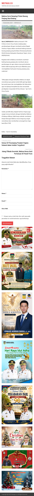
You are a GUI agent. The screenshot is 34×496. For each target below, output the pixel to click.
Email (4, 201)
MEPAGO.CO (7, 3)
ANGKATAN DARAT (7, 136)
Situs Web (5, 208)
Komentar (5, 168)
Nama (4, 193)
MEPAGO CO (17, 22)
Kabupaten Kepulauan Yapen (22, 136)
